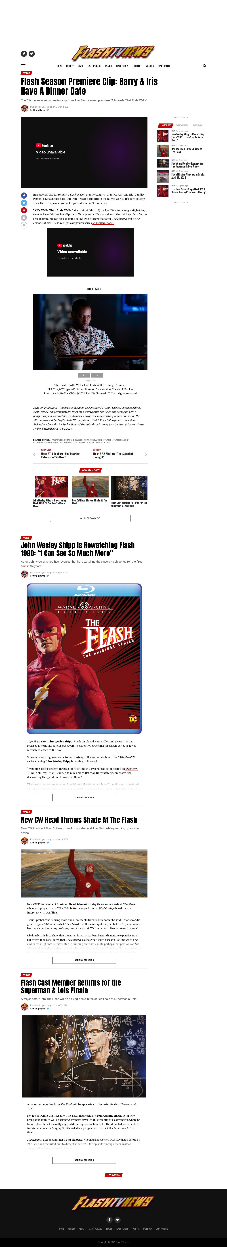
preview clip (103, 443)
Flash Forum (122, 65)
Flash (108, 440)
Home (59, 65)
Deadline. (51, 912)
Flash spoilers (69, 443)
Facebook (149, 65)
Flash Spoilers (94, 65)
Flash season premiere (46, 443)
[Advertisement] (113, 21)
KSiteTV (70, 65)
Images (108, 65)
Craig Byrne (39, 110)
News (80, 65)
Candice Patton (93, 440)
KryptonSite (164, 65)
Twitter (136, 65)
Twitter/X (131, 768)
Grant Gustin (87, 443)
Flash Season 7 (121, 440)
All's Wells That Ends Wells (67, 440)
